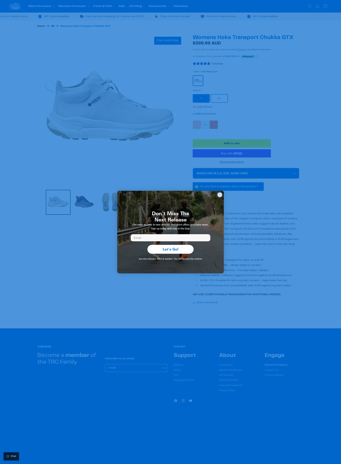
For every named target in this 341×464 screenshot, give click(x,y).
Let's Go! (170, 249)
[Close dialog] (220, 195)
